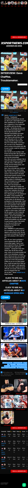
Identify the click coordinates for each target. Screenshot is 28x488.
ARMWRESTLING (21, 84)
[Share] (24, 485)
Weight (14, 431)
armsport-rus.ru (15, 112)
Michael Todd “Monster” (3, 444)
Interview (25, 84)
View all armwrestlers (19, 37)
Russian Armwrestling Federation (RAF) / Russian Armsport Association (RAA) (14, 366)
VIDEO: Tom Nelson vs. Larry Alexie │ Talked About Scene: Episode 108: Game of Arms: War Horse (7, 374)
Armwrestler (3, 431)
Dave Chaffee (13, 364)
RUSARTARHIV (7, 366)
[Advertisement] (14, 22)
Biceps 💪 (19, 431)
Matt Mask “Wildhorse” (3, 460)
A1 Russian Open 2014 (17, 363)
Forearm (23, 431)
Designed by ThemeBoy (4, 484)
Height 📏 (9, 431)
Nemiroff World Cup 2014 (22, 364)
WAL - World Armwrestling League (22, 368)
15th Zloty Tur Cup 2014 (7, 363)
